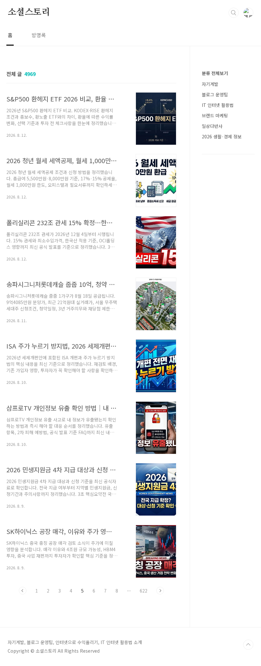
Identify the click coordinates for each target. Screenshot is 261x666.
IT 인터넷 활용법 (218, 105)
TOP (248, 645)
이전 (22, 590)
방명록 (39, 35)
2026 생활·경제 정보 (222, 136)
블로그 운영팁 (215, 94)
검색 (233, 12)
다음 (160, 590)
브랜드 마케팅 (215, 115)
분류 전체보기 (215, 73)
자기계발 (210, 84)
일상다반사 (212, 126)
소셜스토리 (29, 12)
